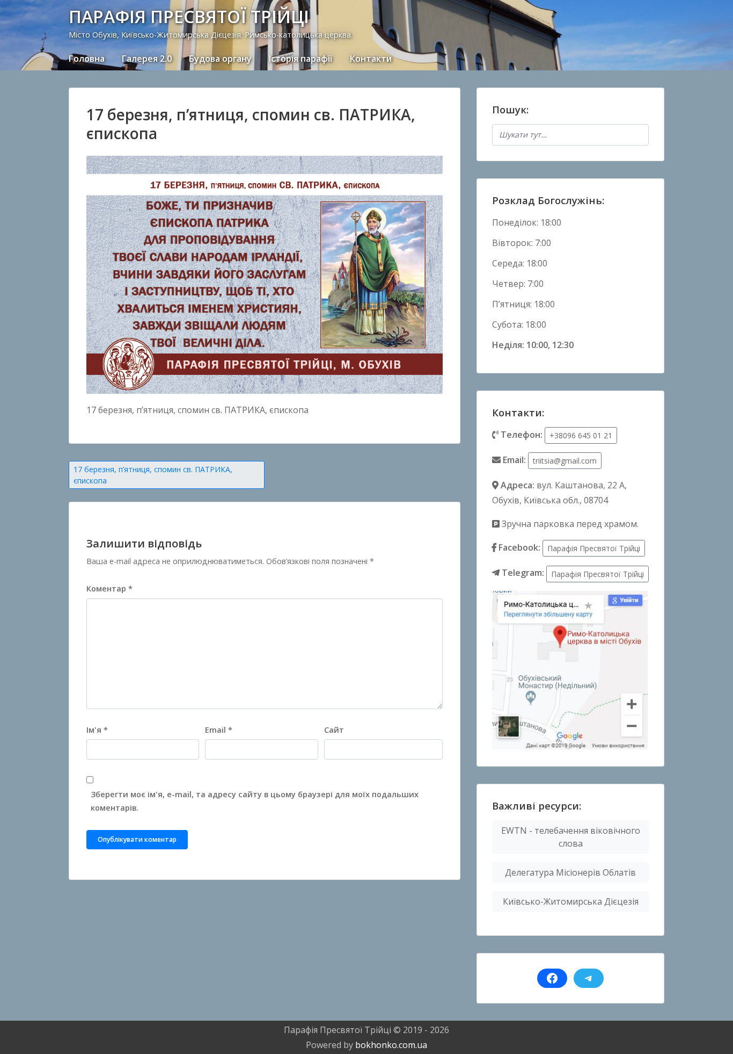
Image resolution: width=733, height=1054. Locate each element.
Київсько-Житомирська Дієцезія (571, 901)
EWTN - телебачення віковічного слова (570, 837)
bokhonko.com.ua (391, 1045)
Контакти (371, 58)
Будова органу (220, 58)
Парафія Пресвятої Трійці (593, 548)
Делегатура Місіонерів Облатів (570, 872)
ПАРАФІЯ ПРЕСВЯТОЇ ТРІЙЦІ (189, 16)
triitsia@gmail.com (565, 461)
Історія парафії (301, 58)
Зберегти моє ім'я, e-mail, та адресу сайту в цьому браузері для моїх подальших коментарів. (255, 801)
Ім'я (97, 730)
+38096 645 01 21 (580, 435)
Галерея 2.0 (147, 58)
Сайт (334, 730)
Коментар (109, 588)
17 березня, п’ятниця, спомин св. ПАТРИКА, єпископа (153, 475)
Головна (87, 58)
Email (218, 730)
